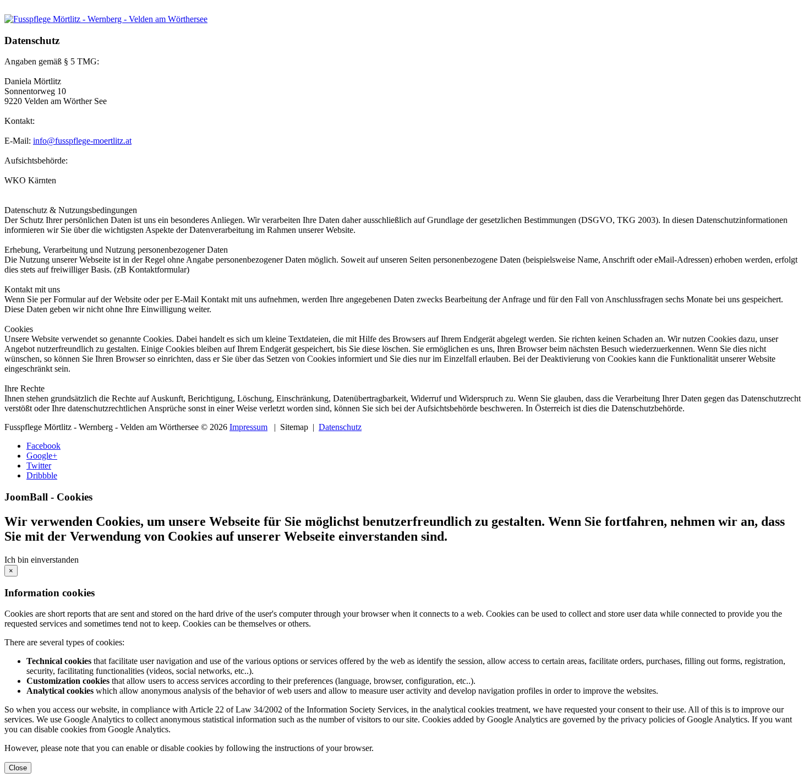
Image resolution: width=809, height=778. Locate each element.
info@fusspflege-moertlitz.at (82, 140)
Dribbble (41, 475)
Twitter (38, 465)
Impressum (248, 427)
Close (18, 768)
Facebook (43, 445)
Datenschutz (340, 427)
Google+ (41, 455)
